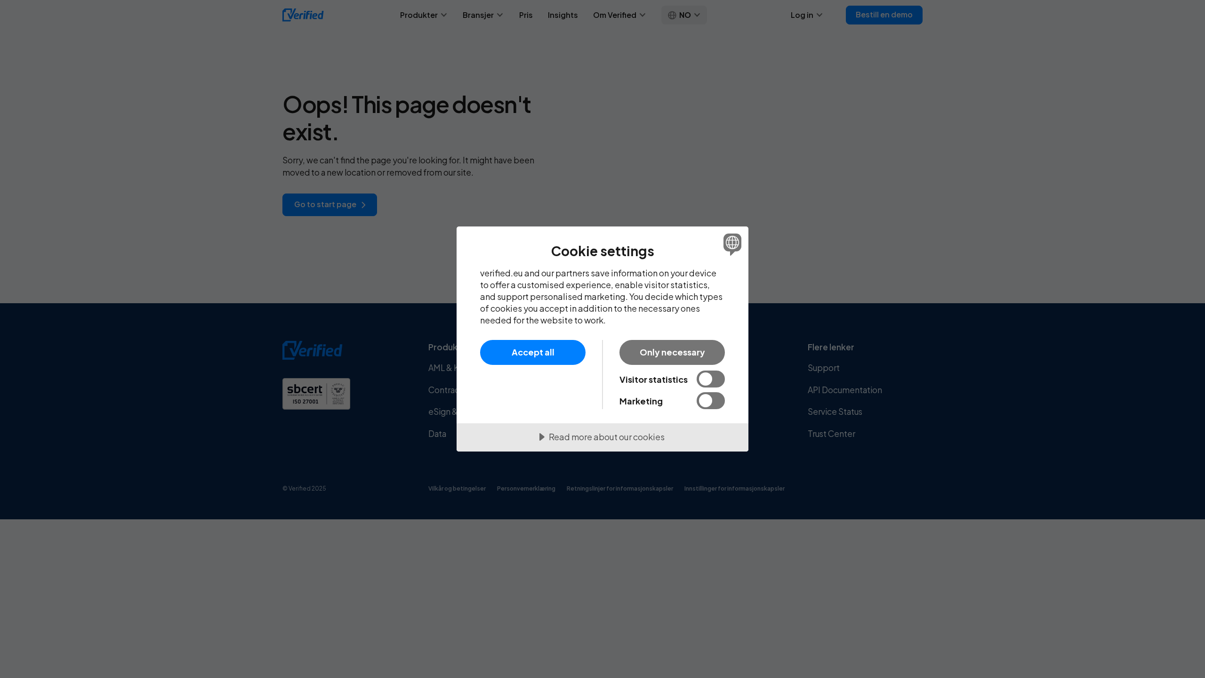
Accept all (533, 352)
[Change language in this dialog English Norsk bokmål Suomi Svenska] (730, 244)
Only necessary (672, 352)
